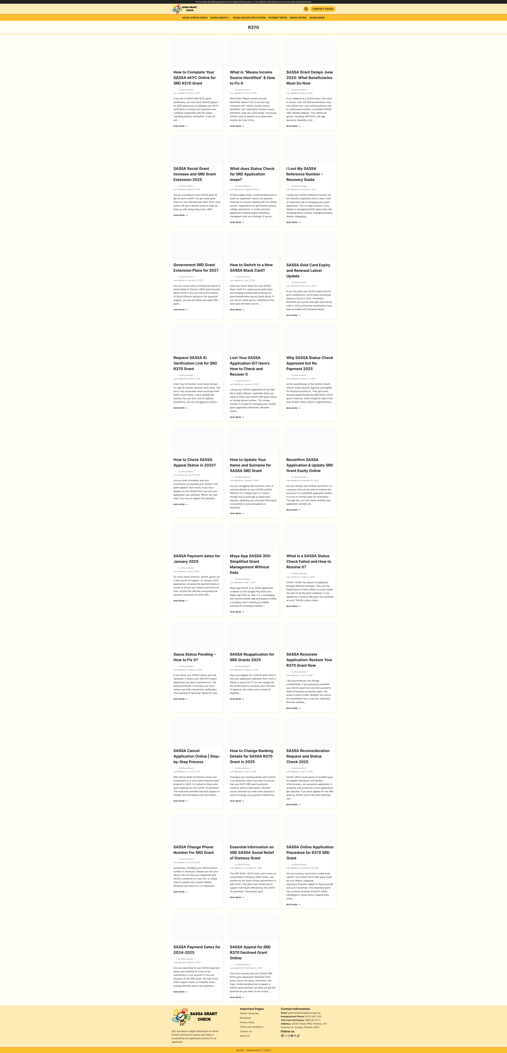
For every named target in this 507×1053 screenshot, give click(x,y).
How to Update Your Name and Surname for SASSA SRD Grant (250, 465)
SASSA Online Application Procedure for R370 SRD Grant (310, 852)
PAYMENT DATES (277, 17)
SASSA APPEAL (298, 17)
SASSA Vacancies (249, 1013)
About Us (245, 1036)
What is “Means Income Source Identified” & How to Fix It (252, 77)
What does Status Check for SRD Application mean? (252, 174)
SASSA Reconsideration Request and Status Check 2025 (308, 756)
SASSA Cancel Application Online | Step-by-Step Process (196, 756)
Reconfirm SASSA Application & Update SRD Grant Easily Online (309, 465)
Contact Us (246, 1031)
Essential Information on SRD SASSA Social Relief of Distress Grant (252, 852)
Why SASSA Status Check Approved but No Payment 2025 (309, 363)
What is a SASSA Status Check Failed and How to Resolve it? (308, 561)
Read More (180, 126)
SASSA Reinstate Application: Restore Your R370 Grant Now (309, 660)
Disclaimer (245, 1018)
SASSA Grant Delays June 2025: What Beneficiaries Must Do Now (309, 77)
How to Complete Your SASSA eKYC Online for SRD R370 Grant (194, 77)
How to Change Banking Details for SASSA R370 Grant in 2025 (251, 756)
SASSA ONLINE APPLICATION (249, 17)
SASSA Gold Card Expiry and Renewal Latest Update (308, 270)
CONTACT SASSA (323, 9)
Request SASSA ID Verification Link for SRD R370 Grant (195, 363)
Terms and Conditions (251, 1027)
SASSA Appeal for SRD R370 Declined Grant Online (250, 952)
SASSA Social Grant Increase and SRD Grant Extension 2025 (194, 174)
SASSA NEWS (317, 17)
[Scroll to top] (499, 1046)
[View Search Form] (306, 9)
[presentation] (197, 53)
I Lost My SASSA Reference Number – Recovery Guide (304, 174)
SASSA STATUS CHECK (195, 17)
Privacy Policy (247, 1022)
